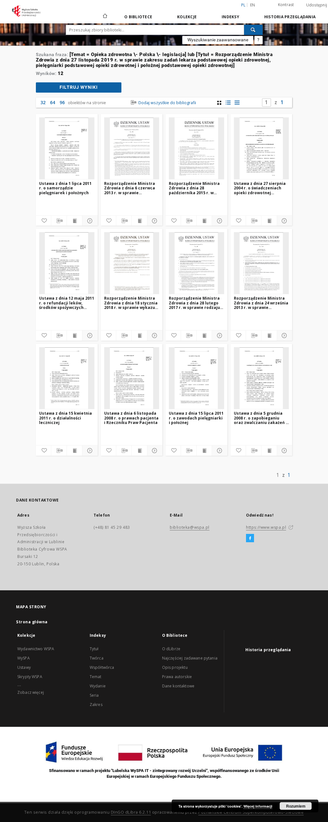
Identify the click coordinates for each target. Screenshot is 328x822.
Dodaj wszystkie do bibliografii (166, 102)
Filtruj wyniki (79, 87)
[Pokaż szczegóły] (88, 221)
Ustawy (24, 667)
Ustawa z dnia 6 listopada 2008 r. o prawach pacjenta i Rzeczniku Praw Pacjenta (131, 418)
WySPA (23, 658)
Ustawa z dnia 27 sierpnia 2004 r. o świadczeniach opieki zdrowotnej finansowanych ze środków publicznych (261, 188)
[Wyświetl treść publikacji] (74, 221)
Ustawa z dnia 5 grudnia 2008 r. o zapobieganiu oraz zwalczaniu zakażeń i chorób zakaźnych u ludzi (260, 418)
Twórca (96, 658)
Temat (96, 676)
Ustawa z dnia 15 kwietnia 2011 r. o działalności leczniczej (65, 418)
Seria (94, 695)
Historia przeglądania (290, 17)
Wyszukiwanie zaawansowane (217, 39)
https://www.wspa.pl (266, 527)
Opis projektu (175, 667)
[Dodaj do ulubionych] (43, 221)
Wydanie (98, 686)
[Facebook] (250, 538)
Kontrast (286, 4)
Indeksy (230, 17)
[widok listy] (237, 102)
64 (52, 102)
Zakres (96, 704)
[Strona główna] (104, 17)
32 (42, 102)
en (252, 5)
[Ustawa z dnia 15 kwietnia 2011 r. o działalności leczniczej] (66, 378)
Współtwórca (102, 667)
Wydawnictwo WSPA (35, 649)
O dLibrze (171, 649)
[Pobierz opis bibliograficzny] (58, 221)
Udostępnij (316, 5)
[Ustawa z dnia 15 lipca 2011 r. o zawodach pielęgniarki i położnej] (196, 378)
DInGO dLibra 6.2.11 (131, 812)
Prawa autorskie (177, 676)
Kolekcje (187, 17)
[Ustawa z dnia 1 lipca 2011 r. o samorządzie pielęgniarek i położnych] (66, 148)
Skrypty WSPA (29, 676)
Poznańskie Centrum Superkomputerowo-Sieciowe (251, 812)
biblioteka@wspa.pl (189, 527)
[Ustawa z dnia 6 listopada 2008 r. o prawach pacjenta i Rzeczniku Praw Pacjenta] (131, 378)
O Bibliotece (138, 17)
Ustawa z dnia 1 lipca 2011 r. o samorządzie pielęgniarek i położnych (65, 188)
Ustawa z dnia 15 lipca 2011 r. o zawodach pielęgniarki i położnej (196, 418)
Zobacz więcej (30, 692)
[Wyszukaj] (253, 30)
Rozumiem (296, 806)
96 (62, 102)
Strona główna (32, 622)
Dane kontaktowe (178, 686)
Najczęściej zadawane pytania (189, 658)
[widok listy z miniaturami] (228, 102)
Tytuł (94, 649)
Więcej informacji (257, 806)
